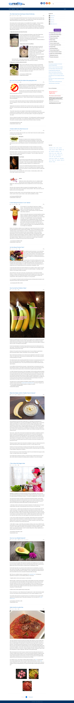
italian (60, 151)
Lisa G (19, 15)
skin (52, 156)
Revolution (59, 154)
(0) (44, 15)
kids (53, 153)
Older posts (31, 697)
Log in (65, 8)
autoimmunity (51, 147)
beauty (54, 147)
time (58, 158)
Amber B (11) (53, 15)
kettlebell (50, 153)
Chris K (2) (52, 17)
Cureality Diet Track (32, 574)
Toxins (50, 160)
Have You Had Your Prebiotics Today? (18, 288)
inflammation (57, 151)
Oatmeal (23, 394)
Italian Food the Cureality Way (16, 607)
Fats (63, 149)
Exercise (60, 149)
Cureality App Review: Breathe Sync (54, 70)
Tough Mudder (62, 158)
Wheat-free (50, 161)
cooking (57, 147)
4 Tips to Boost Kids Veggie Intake (17, 463)
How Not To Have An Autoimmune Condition (56, 66)
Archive (17, 8)
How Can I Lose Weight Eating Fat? (17, 538)
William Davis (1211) (54, 23)
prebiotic (50, 154)
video (36, 659)
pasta (61, 153)
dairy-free (53, 149)
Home (10, 8)
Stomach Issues (58, 156)
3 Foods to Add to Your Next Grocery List (19, 128)
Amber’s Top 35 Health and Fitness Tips (55, 72)
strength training (51, 158)
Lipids (25, 539)
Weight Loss (62, 160)
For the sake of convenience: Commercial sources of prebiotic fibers (55, 64)
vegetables (58, 160)
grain (49, 151)
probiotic (53, 154)
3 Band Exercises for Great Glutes (54, 83)
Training (53, 160)
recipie (56, 154)
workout (54, 161)
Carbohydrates (21, 539)
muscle (55, 153)
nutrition (58, 153)
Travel (55, 160)
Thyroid (55, 158)
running (50, 156)
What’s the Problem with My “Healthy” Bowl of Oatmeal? (22, 393)
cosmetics (60, 147)
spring (55, 156)
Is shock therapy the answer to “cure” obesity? (20, 202)
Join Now (21, 8)
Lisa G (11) (52, 21)
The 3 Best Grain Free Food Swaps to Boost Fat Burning (22, 14)
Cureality (50, 149)
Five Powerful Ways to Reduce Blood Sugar (56, 68)
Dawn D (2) (52, 19)
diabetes (57, 149)
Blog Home (13, 8)
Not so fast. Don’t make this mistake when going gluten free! (23, 80)
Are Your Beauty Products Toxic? (17, 247)
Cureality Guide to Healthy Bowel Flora (28, 382)
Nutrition (20, 394)
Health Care (53, 151)
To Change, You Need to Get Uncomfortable (56, 73)
